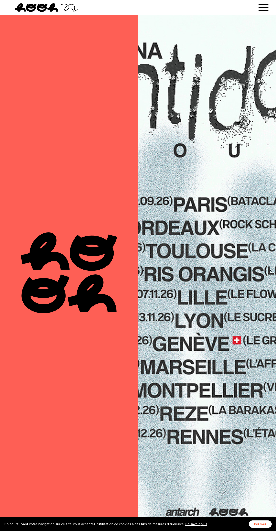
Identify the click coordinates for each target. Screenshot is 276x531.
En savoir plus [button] (196, 524)
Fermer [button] (260, 524)
